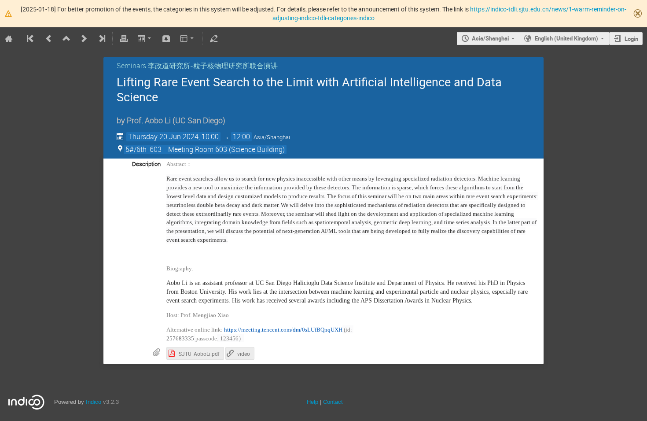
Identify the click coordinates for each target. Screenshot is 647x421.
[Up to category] (66, 38)
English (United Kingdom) (566, 38)
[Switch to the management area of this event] (213, 38)
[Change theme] (187, 38)
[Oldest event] (31, 38)
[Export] (145, 38)
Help (312, 402)
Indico (93, 402)
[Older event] (49, 38)
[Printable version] (123, 38)
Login (631, 39)
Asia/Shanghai (490, 38)
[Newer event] (84, 38)
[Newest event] (101, 38)
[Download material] (166, 38)
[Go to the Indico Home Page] (9, 38)
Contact (333, 402)
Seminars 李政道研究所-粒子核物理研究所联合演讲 (197, 65)
